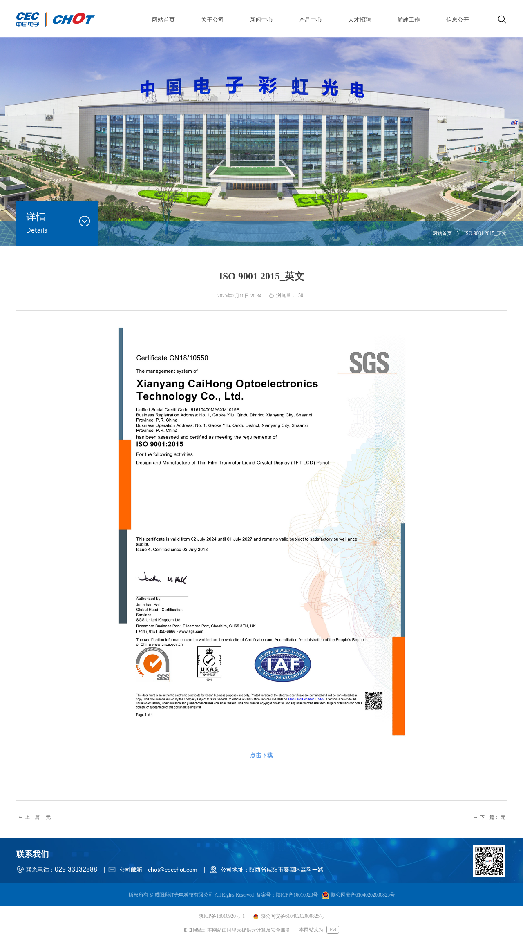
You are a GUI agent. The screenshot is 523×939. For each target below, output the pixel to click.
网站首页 (442, 233)
